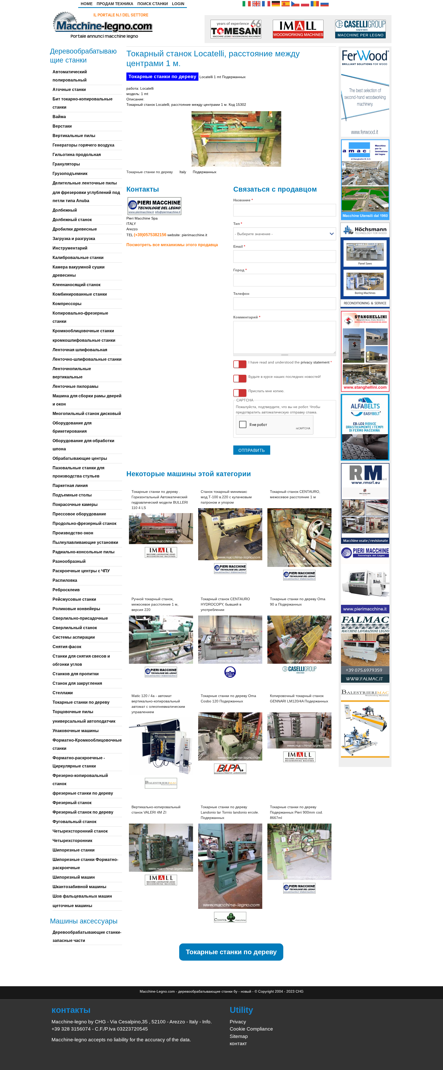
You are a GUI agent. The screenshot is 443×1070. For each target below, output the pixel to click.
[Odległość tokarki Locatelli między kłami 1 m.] (305, 3)
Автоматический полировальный (70, 76)
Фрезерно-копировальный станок (80, 779)
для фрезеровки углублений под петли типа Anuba (86, 196)
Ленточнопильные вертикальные (72, 373)
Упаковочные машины (76, 731)
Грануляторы (66, 164)
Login (178, 4)
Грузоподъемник (70, 173)
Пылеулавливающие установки (85, 542)
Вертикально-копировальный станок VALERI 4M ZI (156, 809)
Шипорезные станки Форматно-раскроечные (85, 863)
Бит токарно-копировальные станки (83, 103)
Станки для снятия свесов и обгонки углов (81, 660)
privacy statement (315, 362)
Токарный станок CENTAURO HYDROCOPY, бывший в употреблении (225, 604)
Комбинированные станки (80, 294)
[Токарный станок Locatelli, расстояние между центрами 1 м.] (324, 3)
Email (239, 246)
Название (243, 200)
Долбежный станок (72, 219)
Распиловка (65, 580)
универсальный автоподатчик (84, 721)
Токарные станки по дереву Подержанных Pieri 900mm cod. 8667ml (296, 812)
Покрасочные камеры (75, 504)
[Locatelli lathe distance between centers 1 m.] (256, 3)
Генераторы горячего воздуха (83, 145)
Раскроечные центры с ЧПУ (81, 571)
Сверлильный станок (75, 628)
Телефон (241, 294)
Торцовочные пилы (73, 712)
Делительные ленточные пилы (85, 183)
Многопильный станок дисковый (87, 413)
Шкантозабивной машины (79, 887)
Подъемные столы (72, 495)
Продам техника (115, 4)
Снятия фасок (67, 647)
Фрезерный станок (72, 803)
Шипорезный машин (74, 877)
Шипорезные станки (74, 850)
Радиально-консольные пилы (84, 552)
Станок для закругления (77, 683)
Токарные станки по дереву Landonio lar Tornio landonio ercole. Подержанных (230, 812)
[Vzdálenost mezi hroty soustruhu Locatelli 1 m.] (295, 3)
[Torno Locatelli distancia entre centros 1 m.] (285, 3)
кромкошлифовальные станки (84, 340)
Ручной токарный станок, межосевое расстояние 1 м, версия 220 (155, 604)
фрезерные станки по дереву (83, 793)
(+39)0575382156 (150, 235)
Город (240, 270)
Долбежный (65, 210)
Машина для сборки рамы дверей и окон (87, 400)
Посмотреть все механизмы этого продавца (172, 245)
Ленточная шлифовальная (80, 350)
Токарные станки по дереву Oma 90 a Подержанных (297, 601)
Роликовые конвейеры (76, 609)
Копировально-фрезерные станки (80, 317)
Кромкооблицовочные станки (83, 331)
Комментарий (246, 317)
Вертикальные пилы (74, 135)
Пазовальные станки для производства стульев (78, 472)
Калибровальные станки (78, 257)
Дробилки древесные (75, 229)
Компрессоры (67, 304)
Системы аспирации (74, 637)
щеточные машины (72, 905)
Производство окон (73, 533)
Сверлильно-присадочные (80, 618)
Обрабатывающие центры (80, 458)
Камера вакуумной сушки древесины (79, 271)
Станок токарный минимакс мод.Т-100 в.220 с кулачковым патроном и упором (226, 497)
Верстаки (62, 126)
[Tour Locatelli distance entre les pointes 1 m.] (266, 3)
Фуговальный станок (74, 821)
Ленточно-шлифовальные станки (87, 359)
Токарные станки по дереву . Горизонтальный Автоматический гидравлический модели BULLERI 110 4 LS (160, 500)
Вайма (59, 117)
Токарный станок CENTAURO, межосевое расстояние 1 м (295, 494)
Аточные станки (69, 89)
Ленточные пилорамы (75, 386)
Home (87, 4)
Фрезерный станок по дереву (83, 812)
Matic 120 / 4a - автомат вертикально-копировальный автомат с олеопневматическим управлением (158, 704)
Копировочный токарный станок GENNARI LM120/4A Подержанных (299, 698)
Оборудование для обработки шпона (83, 445)
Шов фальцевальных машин (82, 896)
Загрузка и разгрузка (74, 238)
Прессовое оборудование (79, 514)
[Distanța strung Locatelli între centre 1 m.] (315, 3)
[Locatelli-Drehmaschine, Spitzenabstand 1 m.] (276, 3)
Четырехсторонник (72, 840)
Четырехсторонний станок (80, 831)
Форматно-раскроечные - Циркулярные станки (79, 762)
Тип (237, 224)
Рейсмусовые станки (74, 599)
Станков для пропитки (76, 674)
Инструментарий (70, 248)
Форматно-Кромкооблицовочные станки (87, 744)
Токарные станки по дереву (162, 76)
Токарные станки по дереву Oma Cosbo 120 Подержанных (228, 698)
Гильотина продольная (77, 154)
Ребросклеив (66, 590)
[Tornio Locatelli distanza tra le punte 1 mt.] (247, 3)
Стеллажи (63, 693)
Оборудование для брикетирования (72, 427)
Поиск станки (152, 4)
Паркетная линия (70, 485)
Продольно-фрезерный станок (84, 523)
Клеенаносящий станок (76, 285)
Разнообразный (69, 561)
